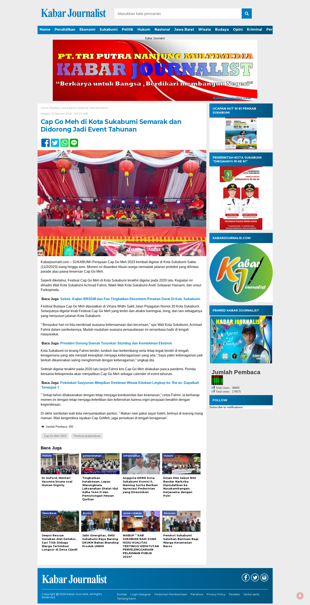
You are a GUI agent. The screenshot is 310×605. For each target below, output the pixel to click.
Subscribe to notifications (226, 407)
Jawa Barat (184, 29)
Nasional (162, 29)
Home (45, 29)
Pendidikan (65, 29)
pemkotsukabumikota (87, 436)
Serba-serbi (251, 594)
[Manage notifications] (300, 595)
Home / (45, 107)
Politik (127, 29)
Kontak (122, 594)
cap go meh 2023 (55, 436)
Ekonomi (87, 29)
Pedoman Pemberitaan (171, 594)
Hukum (143, 29)
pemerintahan (99, 107)
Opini (238, 29)
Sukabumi (109, 29)
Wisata (204, 29)
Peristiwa (197, 594)
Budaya (222, 29)
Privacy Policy (216, 594)
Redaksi (234, 594)
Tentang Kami (126, 598)
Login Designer (140, 594)
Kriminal (254, 29)
